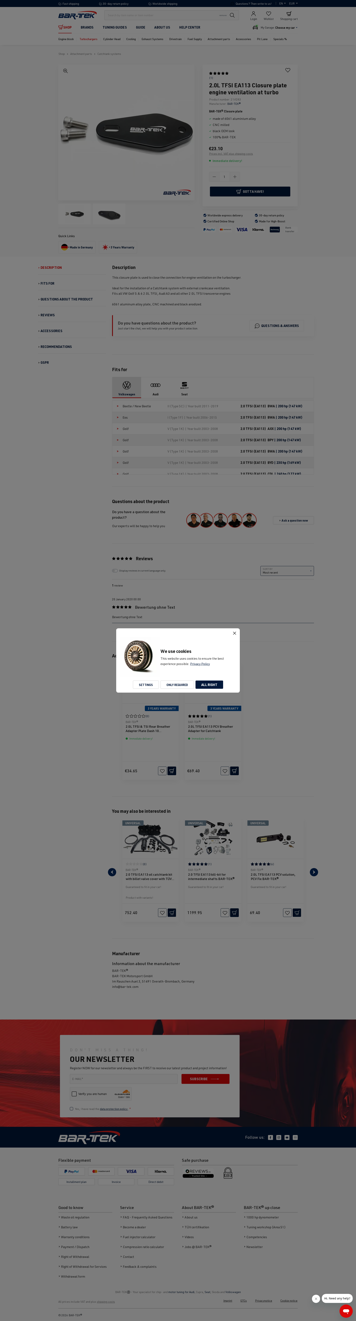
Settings (146, 685)
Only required (177, 685)
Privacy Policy (200, 664)
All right (209, 684)
